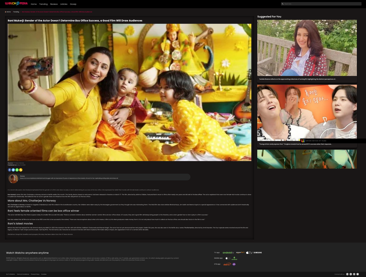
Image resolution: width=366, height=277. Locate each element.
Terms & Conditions (23, 274)
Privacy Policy (35, 274)
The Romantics (189, 228)
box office (198, 195)
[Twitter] (13, 170)
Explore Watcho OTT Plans (316, 141)
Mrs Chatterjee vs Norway (16, 205)
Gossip (73, 4)
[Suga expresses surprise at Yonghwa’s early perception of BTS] (307, 113)
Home (34, 4)
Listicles (63, 4)
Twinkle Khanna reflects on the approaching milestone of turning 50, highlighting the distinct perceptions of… (297, 79)
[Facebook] (9, 170)
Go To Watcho (10, 274)
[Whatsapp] (17, 170)
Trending (43, 4)
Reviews (54, 4)
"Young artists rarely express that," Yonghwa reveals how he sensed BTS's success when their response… (295, 144)
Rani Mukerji (11, 195)
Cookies (43, 274)
